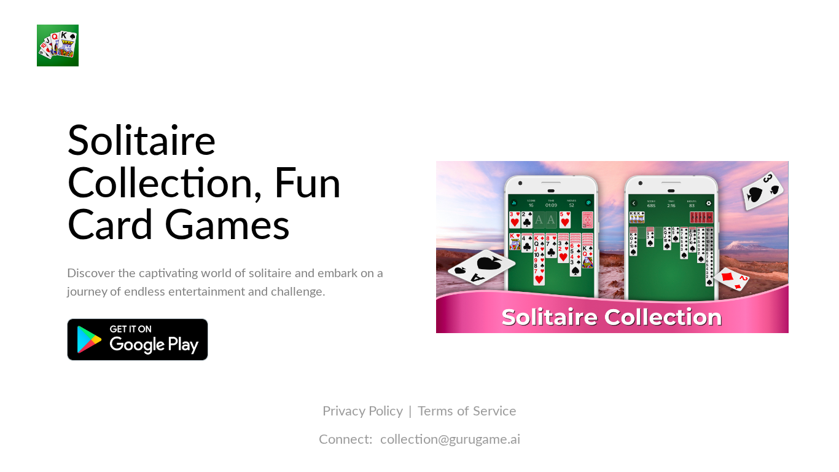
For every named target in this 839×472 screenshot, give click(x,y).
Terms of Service (467, 411)
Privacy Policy (362, 411)
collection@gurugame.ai (450, 439)
